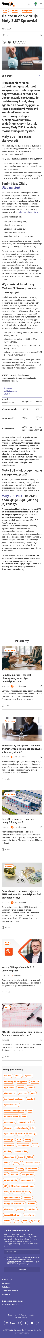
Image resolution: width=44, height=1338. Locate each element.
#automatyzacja (22, 1128)
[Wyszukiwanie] (29, 4)
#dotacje (33, 1133)
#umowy (21, 1168)
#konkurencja (20, 1203)
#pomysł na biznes (12, 1104)
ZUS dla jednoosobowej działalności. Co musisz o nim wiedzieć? (22, 1033)
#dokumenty (9, 1145)
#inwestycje (9, 1209)
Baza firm (6, 1294)
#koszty (28, 1191)
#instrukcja (9, 1139)
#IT (6, 1186)
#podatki (29, 1075)
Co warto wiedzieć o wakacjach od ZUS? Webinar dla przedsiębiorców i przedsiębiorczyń (22, 894)
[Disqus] (22, 602)
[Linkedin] (26, 1323)
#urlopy (7, 1203)
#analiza (15, 1174)
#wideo (31, 1087)
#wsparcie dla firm (26, 1122)
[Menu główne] (41, 4)
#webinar (9, 866)
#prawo (15, 10)
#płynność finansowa (13, 1197)
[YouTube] (32, 1323)
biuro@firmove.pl (11, 1304)
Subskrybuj (22, 1270)
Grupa (12, 1323)
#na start (8, 1075)
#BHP (25, 1220)
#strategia (35, 1081)
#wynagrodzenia (11, 1180)
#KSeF (36, 1145)
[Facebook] (20, 1323)
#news (21, 1157)
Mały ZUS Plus (12, 496)
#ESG (24, 1116)
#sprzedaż (24, 1093)
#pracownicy (10, 650)
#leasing (8, 1151)
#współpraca (30, 1215)
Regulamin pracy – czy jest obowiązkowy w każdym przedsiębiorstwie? (22, 678)
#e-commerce (10, 1122)
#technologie (10, 1157)
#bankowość (9, 1168)
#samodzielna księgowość (15, 1110)
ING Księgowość (20, 686)
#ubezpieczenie (28, 1174)
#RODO (7, 1162)
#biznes (19, 1075)
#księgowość (27, 10)
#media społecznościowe (14, 1099)
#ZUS (6, 10)
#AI (34, 1128)
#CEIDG (30, 1157)
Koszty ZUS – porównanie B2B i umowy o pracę (22, 969)
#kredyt (17, 1162)
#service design (21, 1151)
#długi (7, 1191)
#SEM (17, 1220)
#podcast (22, 1133)
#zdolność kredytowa (13, 1215)
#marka (31, 1099)
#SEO (19, 1139)
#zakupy (21, 1209)
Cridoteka (17, 975)
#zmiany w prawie (12, 1116)
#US (6, 1174)
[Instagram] (38, 1323)
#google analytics (28, 1180)
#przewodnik (9, 1133)
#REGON (8, 1220)
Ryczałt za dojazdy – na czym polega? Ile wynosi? (22, 820)
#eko (30, 1110)
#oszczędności (24, 1145)
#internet (8, 1128)
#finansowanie (10, 1093)
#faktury (29, 1139)
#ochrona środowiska (32, 1162)
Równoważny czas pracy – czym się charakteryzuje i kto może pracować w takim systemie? (22, 749)
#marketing (9, 1081)
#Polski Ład (33, 1209)
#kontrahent (33, 1168)
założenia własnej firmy (28, 212)
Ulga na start (11, 187)
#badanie (28, 1197)
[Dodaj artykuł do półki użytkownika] (41, 686)
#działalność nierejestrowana (23, 1186)
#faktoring (18, 1191)
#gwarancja (36, 1220)
